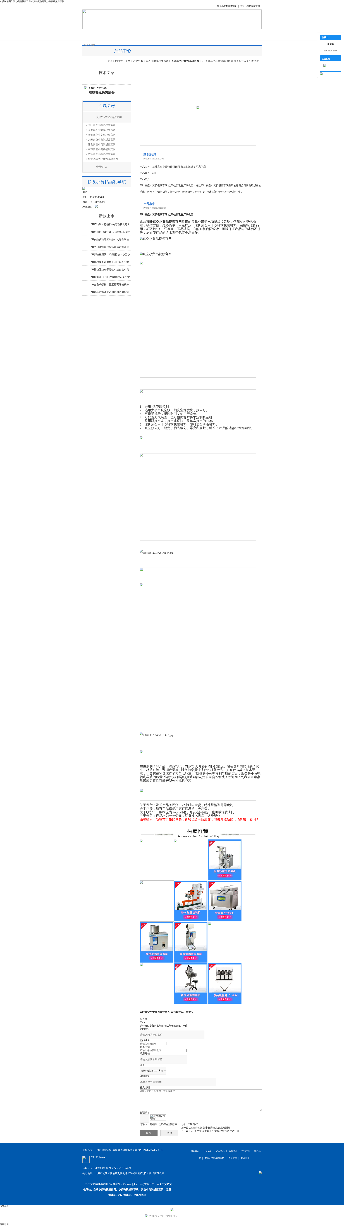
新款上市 (106, 216)
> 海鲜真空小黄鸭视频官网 (101, 134)
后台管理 (232, 1158)
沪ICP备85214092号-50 (150, 1150)
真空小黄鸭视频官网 (157, 61)
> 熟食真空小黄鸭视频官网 (101, 144)
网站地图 (4, 1224)
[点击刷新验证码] (158, 1117)
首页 (127, 61)
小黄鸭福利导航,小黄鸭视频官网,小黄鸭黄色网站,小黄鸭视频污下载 (32, 1)
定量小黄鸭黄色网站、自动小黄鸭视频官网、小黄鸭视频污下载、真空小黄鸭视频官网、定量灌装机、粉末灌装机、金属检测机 (127, 1189)
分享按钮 (4, 1206)
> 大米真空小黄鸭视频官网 (101, 139)
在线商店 (181, 34)
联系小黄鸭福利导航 (223, 34)
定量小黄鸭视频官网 (226, 6)
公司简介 (109, 34)
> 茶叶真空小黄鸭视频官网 (101, 125)
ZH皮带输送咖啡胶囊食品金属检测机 (209, 1127)
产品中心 (127, 34)
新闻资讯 (145, 34)
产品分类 (106, 106)
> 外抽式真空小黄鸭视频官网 (102, 159)
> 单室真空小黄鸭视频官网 (101, 154)
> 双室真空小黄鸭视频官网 (101, 149)
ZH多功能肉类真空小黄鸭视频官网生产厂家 (215, 1131)
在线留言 (199, 34)
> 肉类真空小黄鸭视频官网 (101, 130)
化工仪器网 (125, 1168)
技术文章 (163, 34)
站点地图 (245, 1158)
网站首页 (91, 34)
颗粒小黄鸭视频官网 (250, 6)
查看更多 (102, 166)
